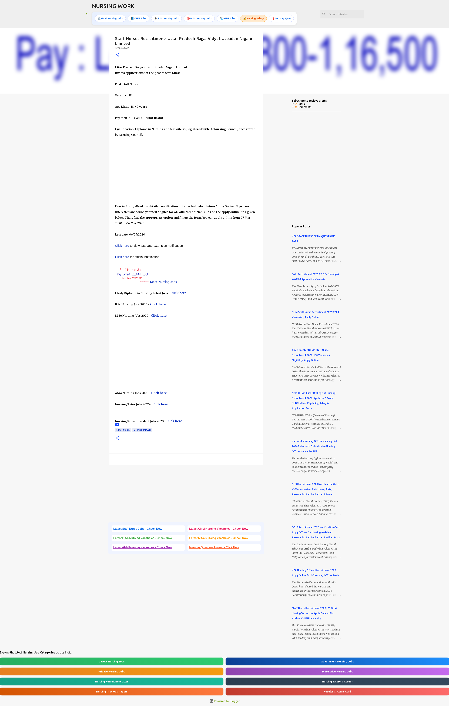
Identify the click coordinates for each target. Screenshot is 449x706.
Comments (304, 107)
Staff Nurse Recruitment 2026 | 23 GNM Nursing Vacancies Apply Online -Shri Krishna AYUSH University (314, 613)
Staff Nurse (123, 430)
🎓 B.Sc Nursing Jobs (166, 18)
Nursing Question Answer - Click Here (214, 547)
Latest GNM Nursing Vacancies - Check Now (218, 528)
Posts (301, 103)
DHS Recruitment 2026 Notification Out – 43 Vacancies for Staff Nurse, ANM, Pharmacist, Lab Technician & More (315, 489)
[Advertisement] (186, 179)
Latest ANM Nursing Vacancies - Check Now (142, 547)
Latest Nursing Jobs (112, 661)
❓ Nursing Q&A (281, 18)
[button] (117, 55)
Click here (122, 245)
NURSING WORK (113, 6)
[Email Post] (117, 426)
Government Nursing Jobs (337, 661)
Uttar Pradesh (142, 430)
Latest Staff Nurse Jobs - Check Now (137, 528)
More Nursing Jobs (163, 281)
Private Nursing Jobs (111, 671)
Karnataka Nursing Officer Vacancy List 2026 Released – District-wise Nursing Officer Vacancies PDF (314, 446)
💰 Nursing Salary (253, 18)
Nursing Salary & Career (337, 681)
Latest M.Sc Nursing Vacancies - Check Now (218, 538)
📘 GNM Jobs (138, 18)
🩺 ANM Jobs (227, 18)
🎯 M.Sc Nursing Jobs (199, 18)
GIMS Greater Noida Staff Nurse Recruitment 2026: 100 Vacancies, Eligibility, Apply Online (311, 355)
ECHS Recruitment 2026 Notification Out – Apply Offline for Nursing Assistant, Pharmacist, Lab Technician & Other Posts (316, 532)
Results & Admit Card (337, 691)
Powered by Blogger (227, 701)
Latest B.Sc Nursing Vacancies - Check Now (142, 538)
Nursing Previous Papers (112, 691)
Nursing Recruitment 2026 (111, 681)
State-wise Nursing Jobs (337, 671)
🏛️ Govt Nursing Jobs (110, 18)
